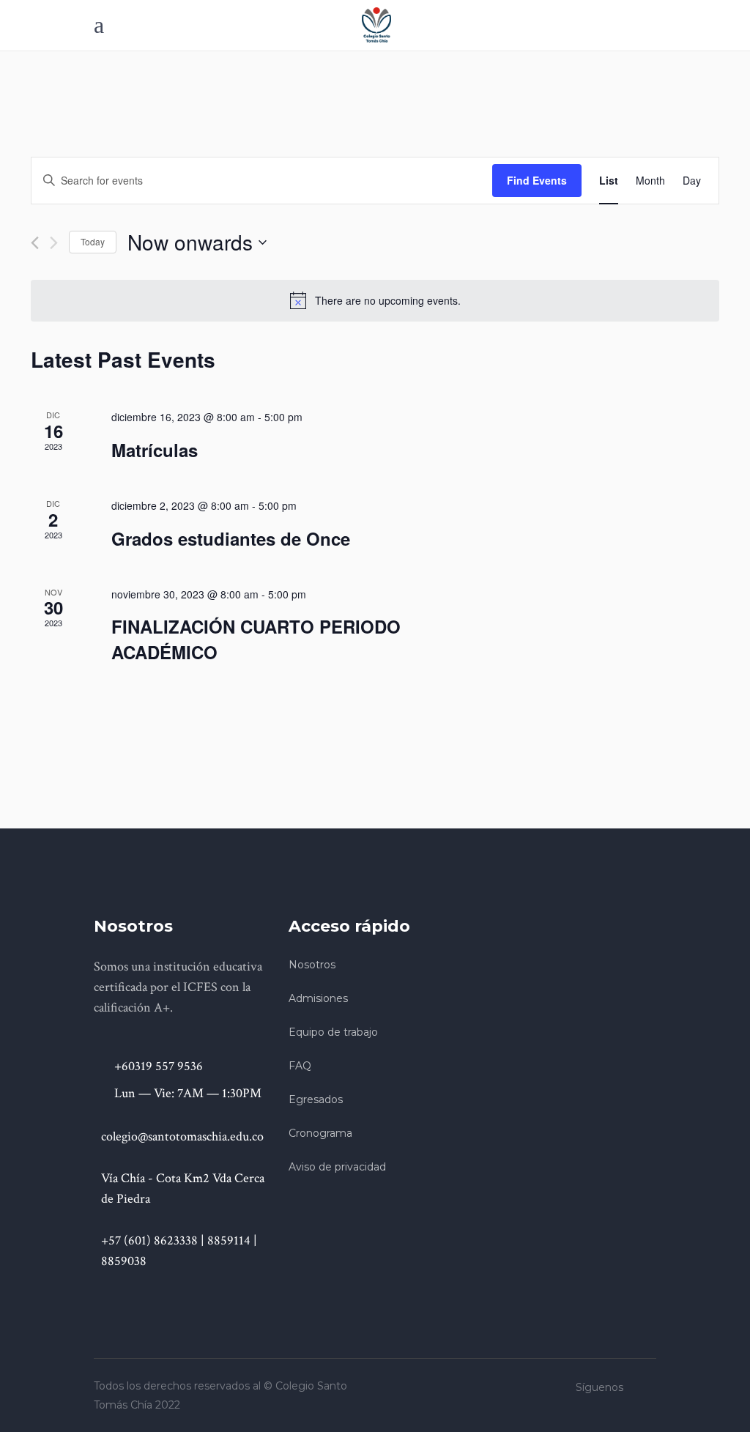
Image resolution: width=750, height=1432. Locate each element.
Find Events (537, 180)
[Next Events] (54, 243)
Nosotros (312, 964)
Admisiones (318, 998)
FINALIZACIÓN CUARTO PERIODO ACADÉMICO (256, 639)
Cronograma (320, 1133)
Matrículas (154, 449)
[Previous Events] (35, 243)
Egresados (316, 1099)
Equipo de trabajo (333, 1032)
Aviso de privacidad (337, 1166)
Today (93, 241)
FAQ (300, 1065)
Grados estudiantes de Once (230, 538)
